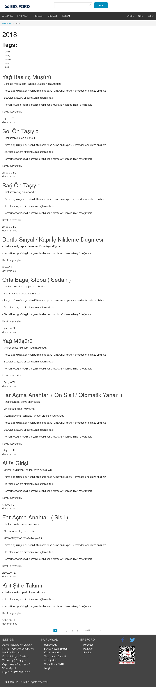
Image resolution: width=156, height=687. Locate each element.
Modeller (38, 16)
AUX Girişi (15, 463)
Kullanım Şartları (53, 652)
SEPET (151, 16)
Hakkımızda (50, 644)
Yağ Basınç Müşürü (26, 77)
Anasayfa (7, 16)
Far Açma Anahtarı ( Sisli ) (35, 517)
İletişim (66, 16)
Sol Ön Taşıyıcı (21, 131)
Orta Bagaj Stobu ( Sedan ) (36, 279)
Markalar (22, 16)
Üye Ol (130, 16)
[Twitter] (132, 639)
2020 (8, 59)
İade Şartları (50, 660)
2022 (8, 67)
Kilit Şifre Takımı (22, 585)
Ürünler (53, 16)
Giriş (140, 16)
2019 (8, 55)
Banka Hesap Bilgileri (55, 648)
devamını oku (9, 122)
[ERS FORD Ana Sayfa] (17, 5)
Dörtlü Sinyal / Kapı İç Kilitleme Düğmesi (52, 239)
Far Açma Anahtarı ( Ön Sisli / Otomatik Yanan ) (62, 395)
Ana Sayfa (6, 23)
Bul (101, 5)
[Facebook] (122, 639)
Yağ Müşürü (17, 340)
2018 (8, 51)
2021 (7, 63)
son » (98, 630)
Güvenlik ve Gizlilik (54, 664)
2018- (18, 23)
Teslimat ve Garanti (55, 656)
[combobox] (73, 5)
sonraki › (87, 630)
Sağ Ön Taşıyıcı (22, 185)
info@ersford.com (20, 656)
